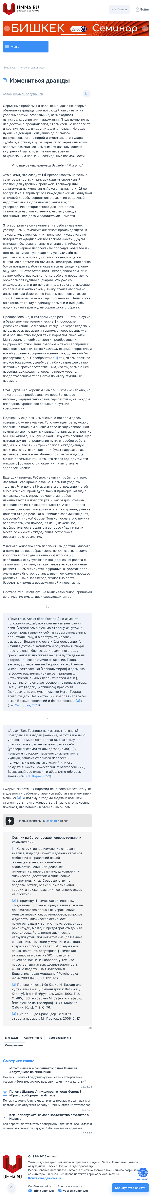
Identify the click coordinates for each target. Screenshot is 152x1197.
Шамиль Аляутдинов (28, 94)
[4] (19, 798)
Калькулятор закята (130, 1188)
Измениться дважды (33, 67)
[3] (78, 701)
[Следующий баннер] (145, 28)
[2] (70, 555)
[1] (56, 358)
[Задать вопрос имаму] (143, 1174)
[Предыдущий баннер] (7, 28)
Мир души (10, 67)
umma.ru (51, 820)
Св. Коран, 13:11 (27, 705)
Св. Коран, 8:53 (38, 776)
